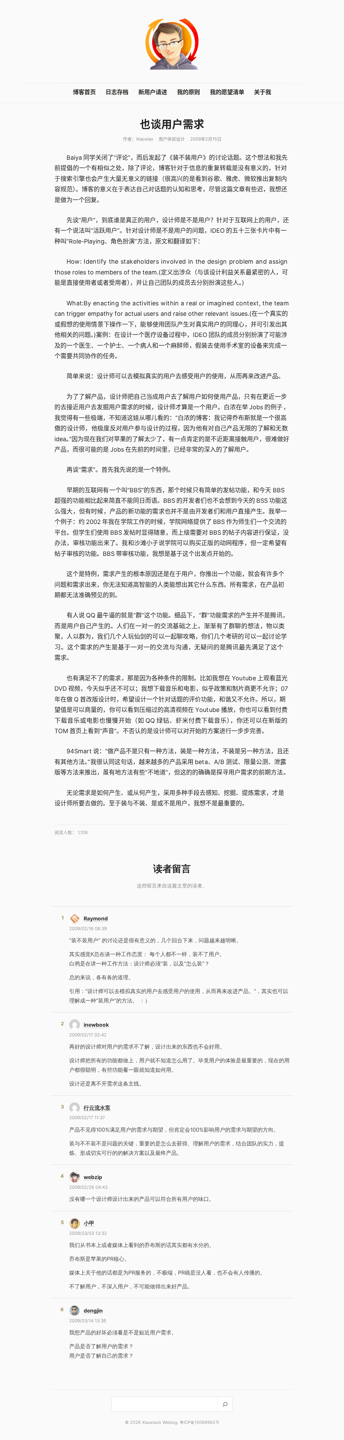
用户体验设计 (172, 139)
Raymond (96, 918)
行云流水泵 (97, 1108)
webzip (93, 1177)
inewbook (96, 1025)
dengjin (93, 1311)
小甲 (89, 1223)
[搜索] (225, 1404)
